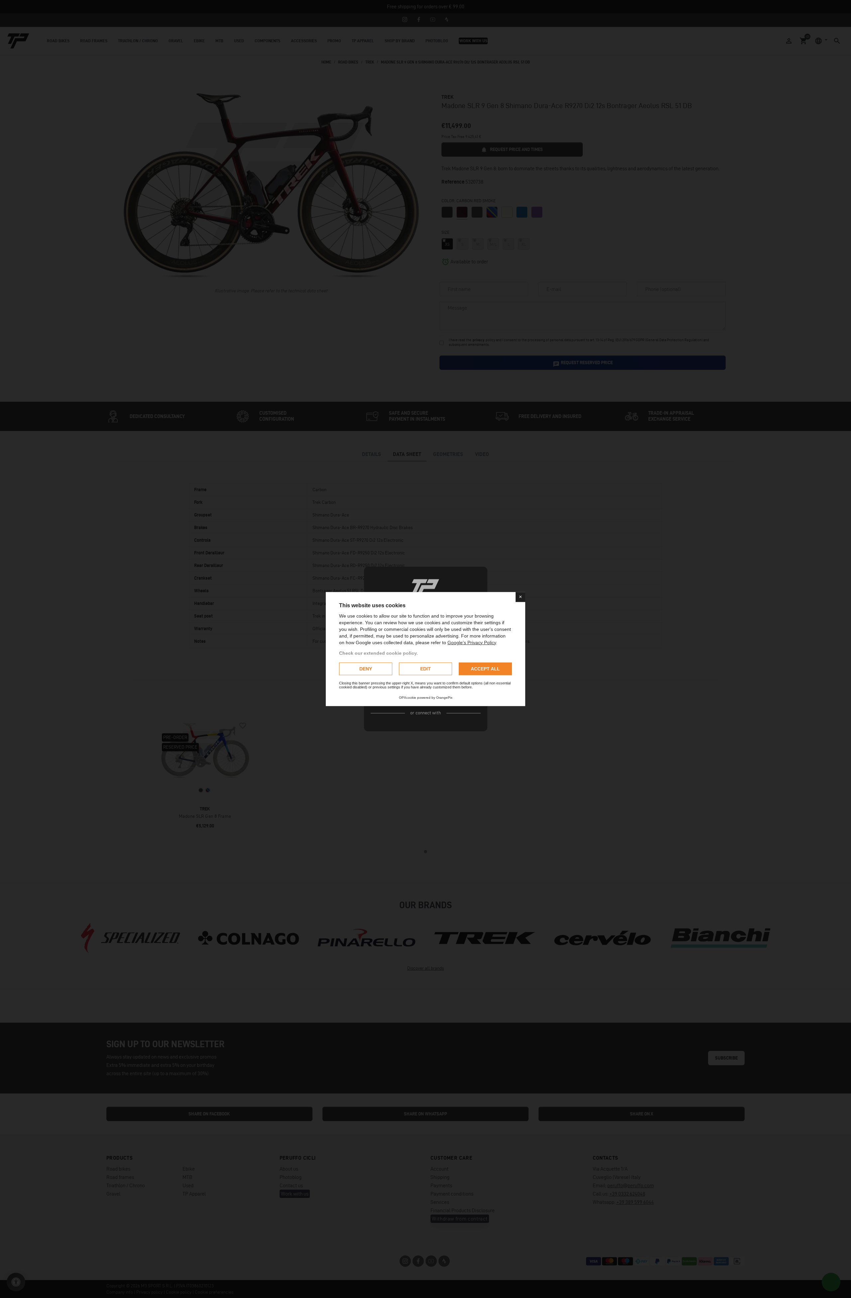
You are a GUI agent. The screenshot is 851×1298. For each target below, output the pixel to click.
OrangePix (444, 697)
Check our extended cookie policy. (378, 653)
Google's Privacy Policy (471, 642)
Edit (425, 668)
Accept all (485, 668)
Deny (365, 668)
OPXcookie (407, 697)
